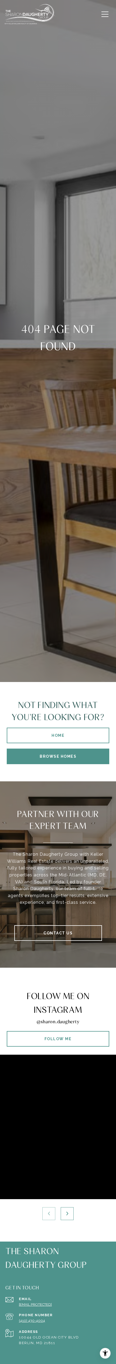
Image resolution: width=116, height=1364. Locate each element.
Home (58, 735)
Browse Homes (58, 756)
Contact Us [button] (58, 933)
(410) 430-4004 (32, 1321)
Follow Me (58, 1039)
